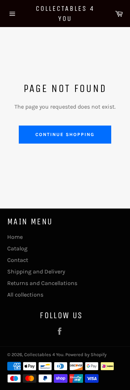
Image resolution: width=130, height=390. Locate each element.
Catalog (17, 248)
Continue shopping (64, 134)
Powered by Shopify (86, 354)
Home (15, 236)
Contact (17, 260)
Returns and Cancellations (42, 283)
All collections (25, 294)
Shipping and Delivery (36, 271)
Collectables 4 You (65, 13)
